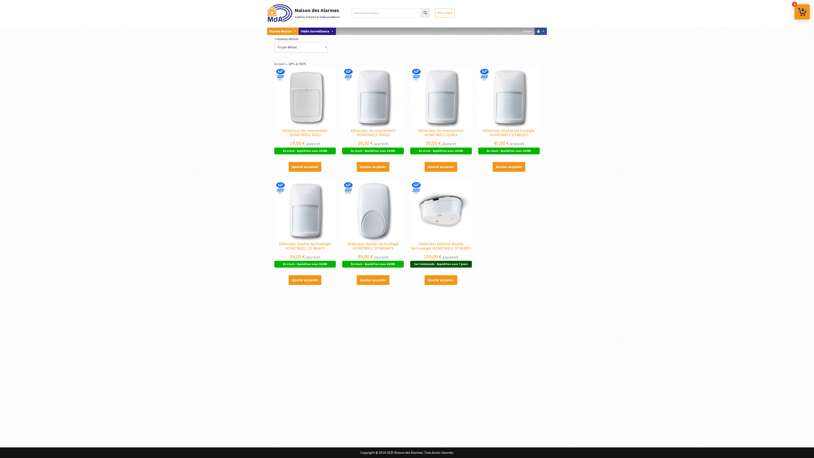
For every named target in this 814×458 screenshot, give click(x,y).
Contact (527, 31)
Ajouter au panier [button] (305, 167)
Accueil (279, 64)
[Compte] (541, 31)
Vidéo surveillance (315, 31)
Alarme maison (280, 31)
